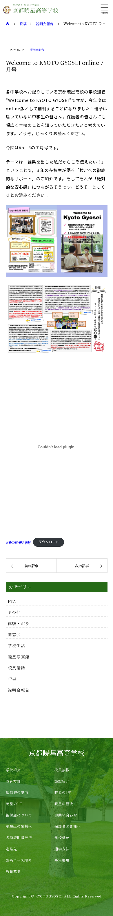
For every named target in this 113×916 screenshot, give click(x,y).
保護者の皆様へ (67, 826)
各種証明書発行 (19, 837)
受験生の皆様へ (19, 826)
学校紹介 (13, 769)
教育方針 (13, 781)
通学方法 (62, 848)
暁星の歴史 (63, 803)
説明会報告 (37, 49)
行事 (12, 679)
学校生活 (16, 645)
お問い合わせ (65, 814)
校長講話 (16, 668)
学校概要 (62, 837)
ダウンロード (48, 541)
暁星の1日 (14, 803)
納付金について (19, 814)
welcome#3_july (18, 541)
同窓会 (14, 634)
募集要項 (62, 860)
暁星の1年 (63, 792)
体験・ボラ (19, 623)
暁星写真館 (19, 657)
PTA (12, 601)
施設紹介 (62, 781)
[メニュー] (104, 8)
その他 (14, 612)
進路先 (11, 848)
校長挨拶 (62, 769)
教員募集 (13, 871)
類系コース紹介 (19, 860)
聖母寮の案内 (17, 792)
